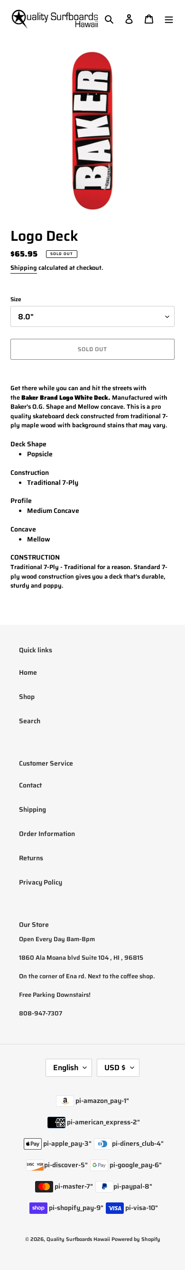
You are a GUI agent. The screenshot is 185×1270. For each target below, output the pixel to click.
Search (29, 721)
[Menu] (169, 19)
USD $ (115, 1067)
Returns (31, 858)
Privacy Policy (40, 882)
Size (15, 299)
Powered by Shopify (135, 1239)
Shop (27, 696)
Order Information (47, 833)
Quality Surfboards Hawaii (78, 1239)
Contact (30, 785)
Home (28, 672)
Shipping (23, 268)
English (65, 1067)
